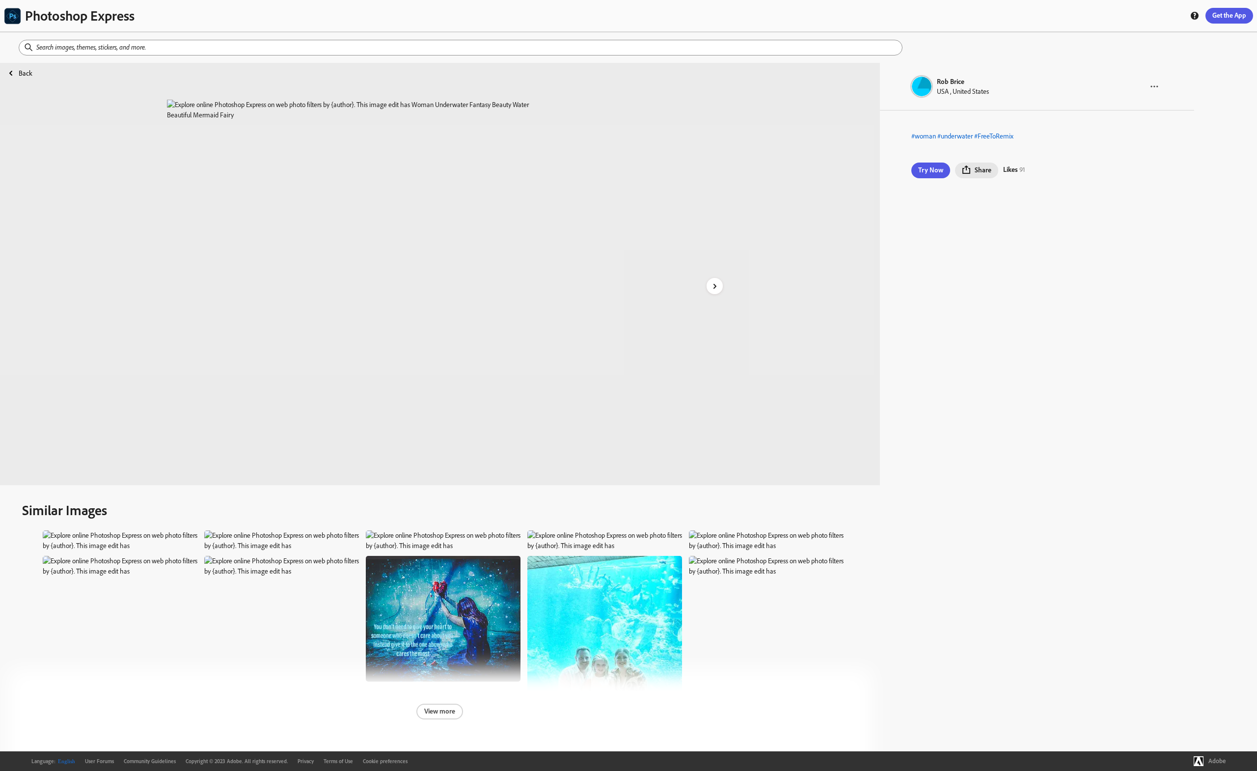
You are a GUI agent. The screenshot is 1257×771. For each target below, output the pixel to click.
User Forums (99, 761)
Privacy (306, 761)
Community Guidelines (150, 761)
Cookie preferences (385, 761)
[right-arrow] (715, 286)
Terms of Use (338, 761)
